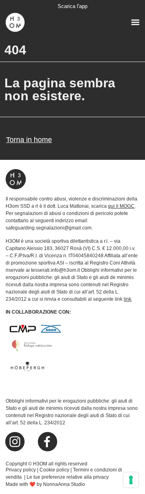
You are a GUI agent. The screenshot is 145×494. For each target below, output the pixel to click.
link (127, 299)
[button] (135, 22)
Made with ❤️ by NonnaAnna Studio (45, 484)
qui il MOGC (121, 206)
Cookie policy (54, 470)
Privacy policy (21, 470)
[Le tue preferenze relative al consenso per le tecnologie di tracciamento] (131, 480)
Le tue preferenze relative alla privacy (68, 477)
